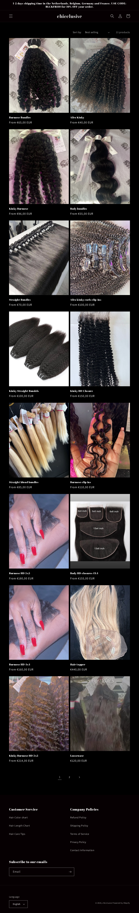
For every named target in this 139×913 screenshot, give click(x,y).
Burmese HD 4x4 (19, 664)
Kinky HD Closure (81, 391)
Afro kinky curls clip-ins (85, 299)
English (16, 904)
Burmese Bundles (20, 117)
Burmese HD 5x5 (19, 573)
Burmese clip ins (80, 482)
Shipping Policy (79, 825)
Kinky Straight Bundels (24, 391)
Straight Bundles (20, 299)
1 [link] (59, 777)
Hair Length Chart (19, 825)
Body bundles (78, 208)
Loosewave (77, 755)
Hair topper (77, 664)
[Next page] (79, 777)
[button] (11, 16)
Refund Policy (78, 817)
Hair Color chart (18, 817)
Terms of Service (79, 834)
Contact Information (82, 850)
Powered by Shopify (121, 903)
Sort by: (77, 32)
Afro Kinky (77, 117)
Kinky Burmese (18, 208)
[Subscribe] (70, 872)
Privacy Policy (78, 842)
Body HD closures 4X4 (84, 573)
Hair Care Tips (17, 834)
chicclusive (107, 903)
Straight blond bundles (24, 482)
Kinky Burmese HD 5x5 (23, 755)
